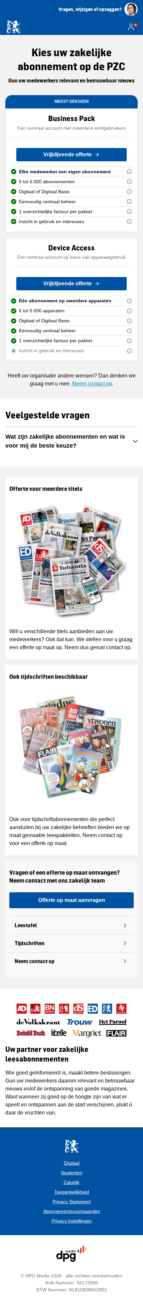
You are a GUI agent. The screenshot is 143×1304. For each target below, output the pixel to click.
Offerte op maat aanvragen (71, 900)
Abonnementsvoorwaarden (71, 1211)
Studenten (71, 1172)
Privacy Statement (72, 1201)
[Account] (132, 27)
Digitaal (71, 1163)
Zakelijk (71, 1182)
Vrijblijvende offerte (67, 154)
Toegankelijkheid (71, 1192)
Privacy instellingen (72, 1221)
